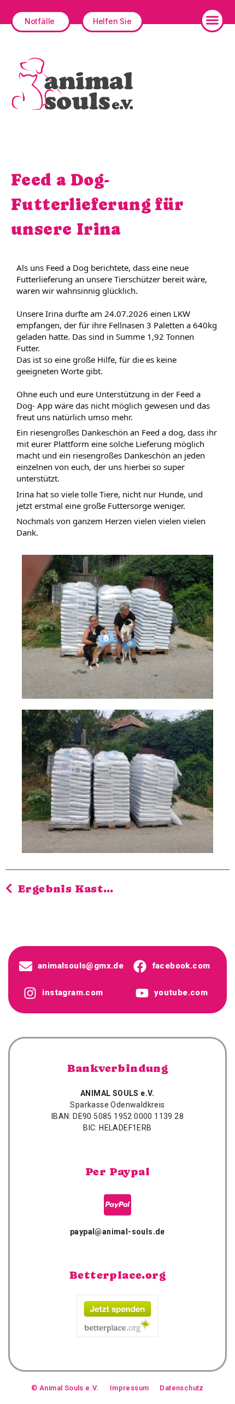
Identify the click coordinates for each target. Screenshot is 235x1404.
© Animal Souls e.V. (65, 1388)
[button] (213, 20)
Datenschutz (181, 1388)
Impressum (129, 1388)
